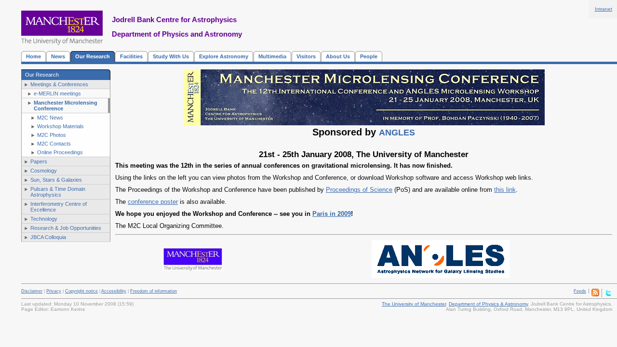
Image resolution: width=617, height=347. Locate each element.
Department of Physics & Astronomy (488, 304)
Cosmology (43, 171)
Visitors (306, 56)
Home (33, 56)
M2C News (50, 117)
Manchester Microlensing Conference (65, 105)
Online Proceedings (60, 152)
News (58, 56)
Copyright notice (81, 291)
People (368, 56)
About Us (338, 56)
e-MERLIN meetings (57, 93)
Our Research (92, 56)
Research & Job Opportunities (65, 228)
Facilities (131, 56)
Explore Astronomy (223, 56)
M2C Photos (51, 135)
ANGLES (397, 132)
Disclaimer (31, 291)
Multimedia (272, 56)
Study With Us (171, 56)
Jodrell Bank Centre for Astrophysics (174, 19)
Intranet (603, 9)
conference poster (153, 201)
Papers (38, 161)
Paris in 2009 (331, 213)
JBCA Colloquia (48, 237)
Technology (43, 219)
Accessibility (113, 291)
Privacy (53, 291)
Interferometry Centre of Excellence (58, 207)
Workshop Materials (60, 126)
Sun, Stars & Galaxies (56, 180)
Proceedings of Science (359, 189)
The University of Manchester (414, 304)
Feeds (580, 291)
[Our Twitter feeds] (608, 295)
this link (505, 189)
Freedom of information (153, 291)
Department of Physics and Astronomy (177, 34)
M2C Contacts (54, 144)
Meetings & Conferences (59, 84)
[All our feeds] (595, 295)
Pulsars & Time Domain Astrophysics (57, 192)
